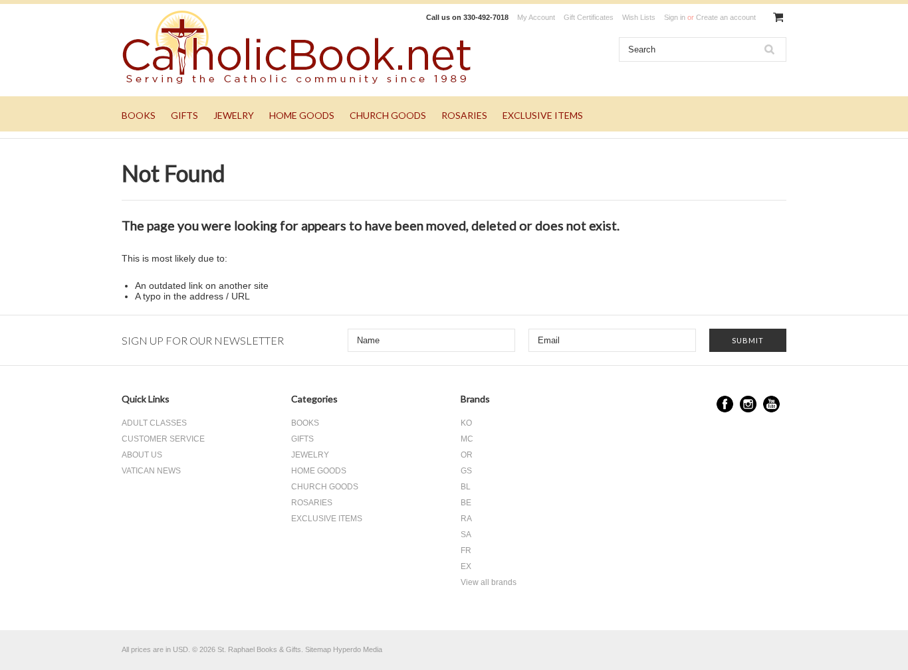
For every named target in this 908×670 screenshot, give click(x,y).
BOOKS (139, 115)
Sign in (674, 17)
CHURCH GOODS (388, 115)
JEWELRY (233, 115)
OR (467, 455)
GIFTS (184, 115)
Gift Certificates (589, 17)
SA (466, 534)
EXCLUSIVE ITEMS (543, 115)
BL (466, 486)
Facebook (725, 404)
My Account (536, 17)
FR (466, 550)
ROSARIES (464, 115)
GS (466, 470)
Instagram (748, 404)
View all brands (488, 582)
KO (466, 423)
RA (466, 518)
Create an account (726, 17)
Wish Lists (638, 17)
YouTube (771, 404)
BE (466, 502)
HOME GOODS (301, 115)
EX (466, 566)
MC (467, 439)
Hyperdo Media (357, 649)
